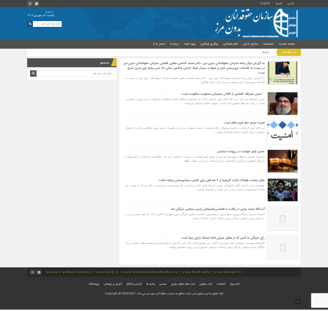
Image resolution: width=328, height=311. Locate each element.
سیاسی (163, 284)
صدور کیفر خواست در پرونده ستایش (241, 151)
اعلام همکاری (230, 43)
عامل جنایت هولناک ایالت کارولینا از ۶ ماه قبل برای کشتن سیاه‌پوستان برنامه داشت (211, 180)
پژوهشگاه (94, 284)
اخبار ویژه (235, 284)
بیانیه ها (150, 284)
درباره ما (174, 43)
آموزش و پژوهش (112, 284)
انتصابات (221, 284)
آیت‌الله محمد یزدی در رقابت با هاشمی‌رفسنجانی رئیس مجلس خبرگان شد (217, 209)
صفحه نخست (287, 43)
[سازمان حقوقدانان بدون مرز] (256, 22)
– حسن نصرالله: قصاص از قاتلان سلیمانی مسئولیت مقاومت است (223, 94)
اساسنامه (268, 43)
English (265, 3)
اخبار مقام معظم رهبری (183, 284)
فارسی (290, 3)
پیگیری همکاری (209, 43)
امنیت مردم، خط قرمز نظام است (244, 122)
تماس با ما (159, 43)
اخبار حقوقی (206, 284)
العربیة (278, 3)
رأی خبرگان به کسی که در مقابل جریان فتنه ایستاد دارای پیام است (223, 238)
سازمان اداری (250, 43)
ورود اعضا (189, 43)
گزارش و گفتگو (134, 284)
